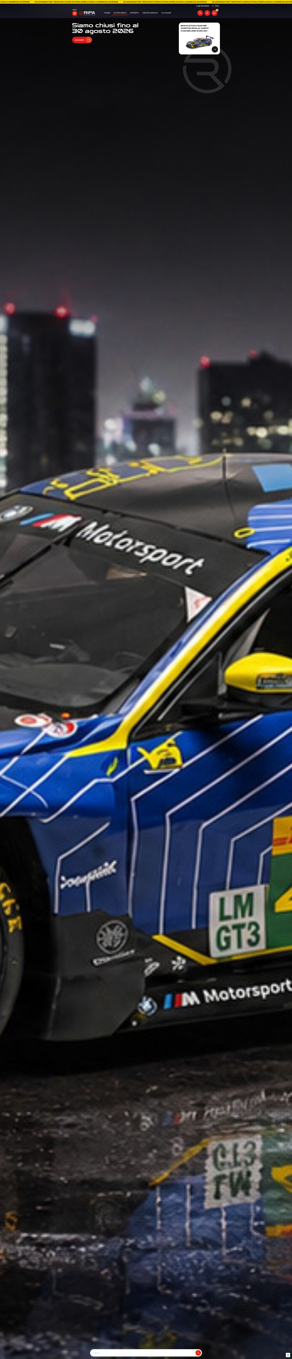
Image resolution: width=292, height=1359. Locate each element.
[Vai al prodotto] (215, 49)
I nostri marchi (150, 13)
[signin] (207, 13)
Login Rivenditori (202, 6)
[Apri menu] (74, 13)
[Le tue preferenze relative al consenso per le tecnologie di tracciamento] (288, 1355)
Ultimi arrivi (120, 13)
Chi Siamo (166, 13)
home (107, 13)
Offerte (134, 13)
